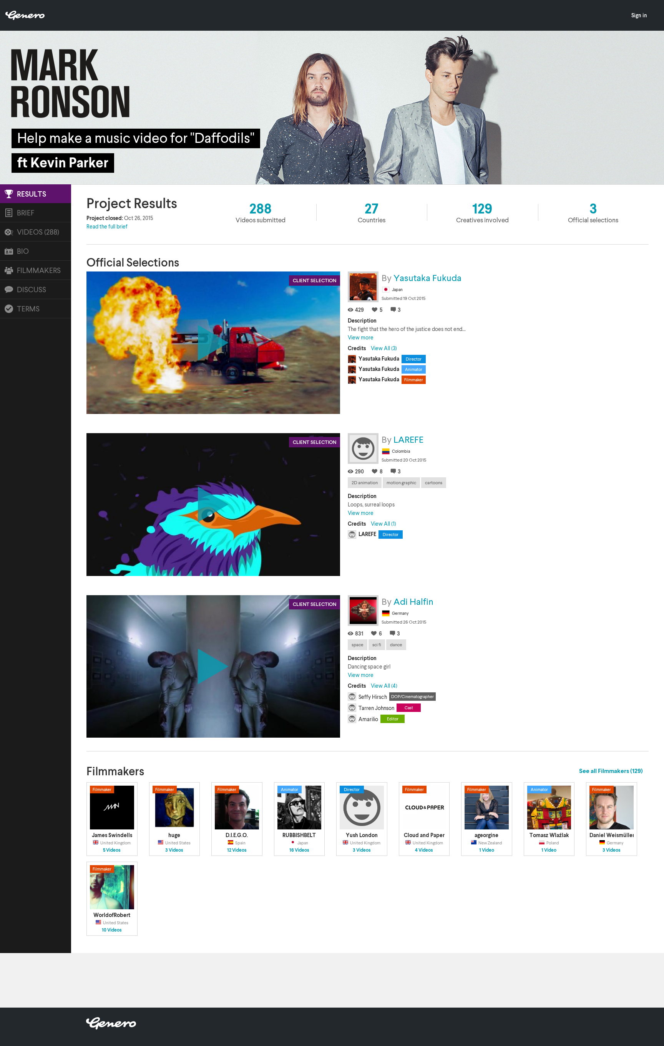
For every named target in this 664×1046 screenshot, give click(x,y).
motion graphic (401, 482)
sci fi (376, 644)
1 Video (486, 850)
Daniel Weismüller (611, 835)
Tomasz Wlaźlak (549, 835)
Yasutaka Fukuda (427, 277)
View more (361, 337)
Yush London (362, 835)
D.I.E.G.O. (237, 835)
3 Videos (174, 850)
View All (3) (384, 348)
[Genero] (111, 1027)
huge (174, 835)
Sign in (639, 15)
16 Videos (299, 850)
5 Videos (112, 850)
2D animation (365, 482)
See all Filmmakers (611, 771)
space (358, 644)
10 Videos (112, 930)
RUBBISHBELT (299, 835)
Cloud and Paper (424, 835)
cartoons (433, 482)
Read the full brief (107, 226)
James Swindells (112, 835)
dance (396, 644)
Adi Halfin (413, 601)
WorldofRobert (111, 915)
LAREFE (408, 439)
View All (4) (384, 685)
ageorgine (486, 835)
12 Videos (237, 850)
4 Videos (424, 850)
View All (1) (383, 523)
